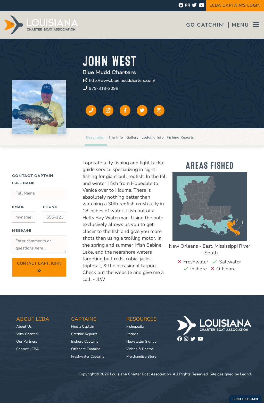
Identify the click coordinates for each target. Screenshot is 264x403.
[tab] (96, 137)
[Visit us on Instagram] (187, 339)
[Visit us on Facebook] (180, 339)
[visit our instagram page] (187, 5)
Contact (39, 263)
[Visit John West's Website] (108, 110)
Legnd (245, 374)
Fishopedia (135, 326)
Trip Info (116, 137)
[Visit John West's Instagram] (159, 110)
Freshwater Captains (87, 356)
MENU (241, 24)
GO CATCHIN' (205, 24)
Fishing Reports (180, 137)
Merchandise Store (141, 356)
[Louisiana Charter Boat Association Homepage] (214, 325)
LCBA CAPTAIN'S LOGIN (235, 5)
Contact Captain (32, 176)
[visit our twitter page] (194, 5)
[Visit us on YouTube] (201, 339)
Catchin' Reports (84, 334)
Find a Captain (82, 326)
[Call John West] (91, 110)
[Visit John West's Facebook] (125, 110)
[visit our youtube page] (201, 5)
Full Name (23, 183)
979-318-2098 (103, 88)
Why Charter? (27, 334)
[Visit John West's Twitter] (142, 110)
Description (96, 137)
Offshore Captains (86, 348)
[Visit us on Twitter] (194, 339)
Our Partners (26, 341)
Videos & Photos (140, 348)
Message (21, 230)
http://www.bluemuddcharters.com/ (121, 80)
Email (18, 207)
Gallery (132, 137)
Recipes (132, 334)
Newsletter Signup (141, 341)
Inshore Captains (84, 341)
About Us (24, 326)
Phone (50, 207)
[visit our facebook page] (180, 5)
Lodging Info (153, 137)
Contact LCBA (27, 348)
